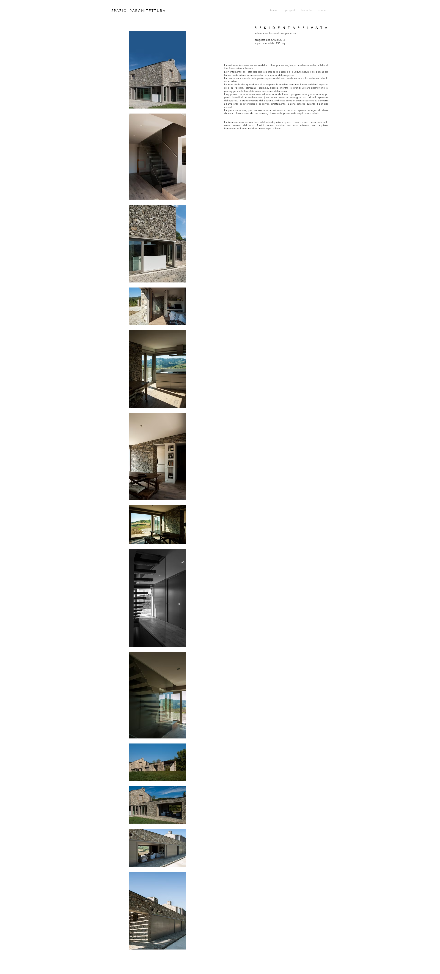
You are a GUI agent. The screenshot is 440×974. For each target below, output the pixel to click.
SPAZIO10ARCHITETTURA (138, 10)
